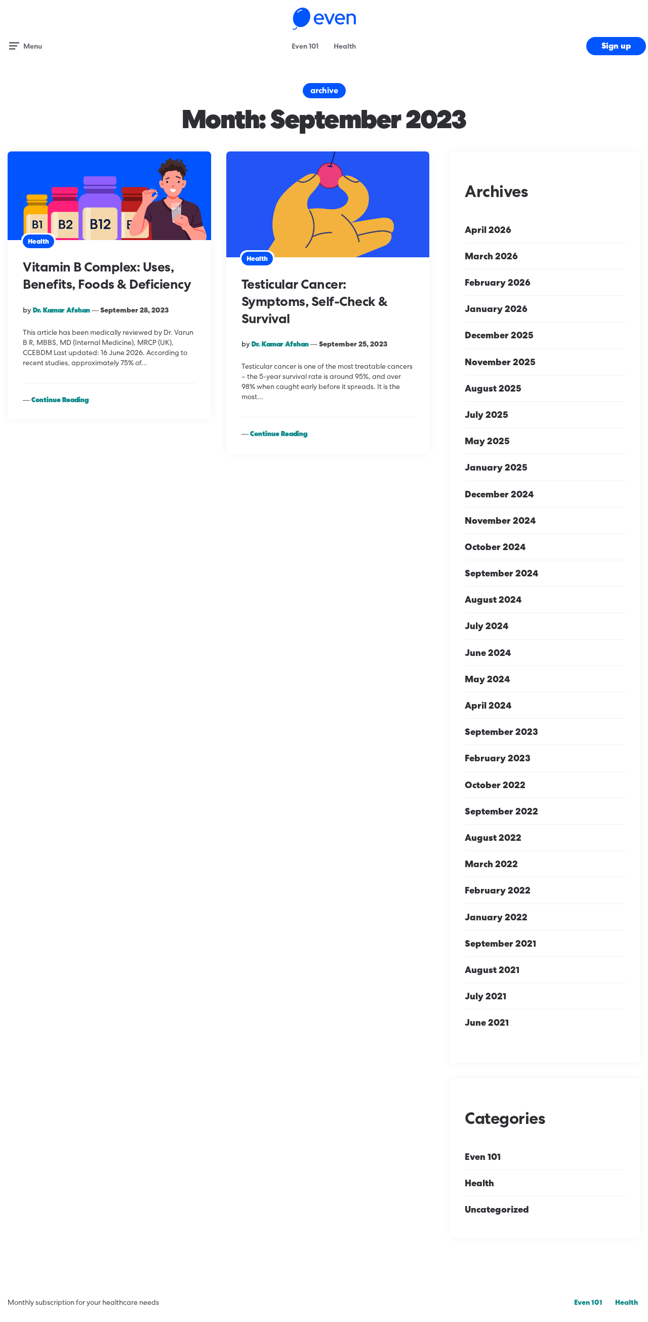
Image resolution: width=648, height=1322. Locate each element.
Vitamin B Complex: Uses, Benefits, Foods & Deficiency (107, 275)
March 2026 (491, 256)
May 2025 (487, 441)
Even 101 (305, 46)
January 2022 (496, 917)
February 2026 (498, 282)
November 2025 (500, 362)
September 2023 (501, 731)
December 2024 (499, 494)
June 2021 (487, 1022)
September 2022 (501, 811)
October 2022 (495, 785)
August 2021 (492, 970)
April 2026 (488, 230)
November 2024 (500, 520)
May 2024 (487, 679)
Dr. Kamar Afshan (61, 310)
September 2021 (500, 943)
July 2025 (486, 414)
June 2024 (488, 652)
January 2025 (496, 467)
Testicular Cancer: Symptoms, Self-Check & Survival (314, 301)
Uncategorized (497, 1209)
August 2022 (493, 837)
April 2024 (488, 705)
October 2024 (495, 547)
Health (345, 46)
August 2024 (493, 599)
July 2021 (485, 996)
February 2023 (498, 758)
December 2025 (499, 335)
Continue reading (60, 400)
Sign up (616, 46)
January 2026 (496, 309)
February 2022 (498, 890)
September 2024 (501, 573)
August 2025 (493, 388)
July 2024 (486, 626)
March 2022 (491, 864)
